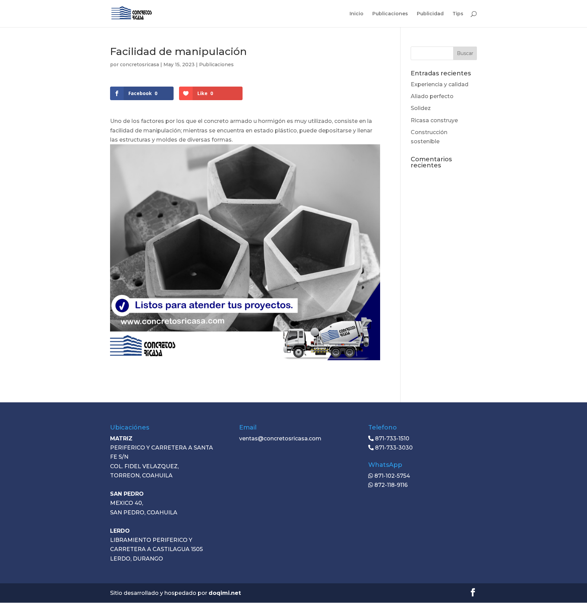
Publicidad (430, 14)
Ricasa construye (434, 120)
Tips (457, 14)
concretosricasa (139, 64)
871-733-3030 (393, 447)
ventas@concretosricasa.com (280, 438)
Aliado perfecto (432, 96)
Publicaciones (390, 14)
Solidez (421, 108)
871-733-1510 (391, 438)
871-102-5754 (391, 476)
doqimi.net (225, 593)
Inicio (356, 14)
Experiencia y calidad (439, 84)
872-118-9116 (390, 485)
